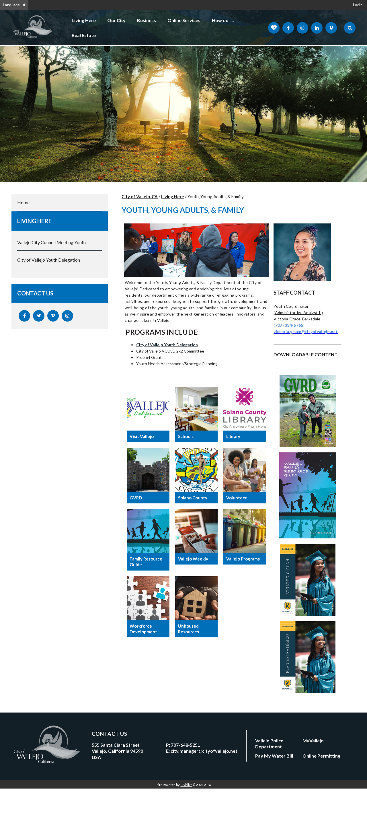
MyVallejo (313, 740)
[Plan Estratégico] (307, 691)
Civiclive (186, 785)
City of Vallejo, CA (140, 196)
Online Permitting (321, 755)
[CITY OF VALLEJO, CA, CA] (32, 27)
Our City (116, 20)
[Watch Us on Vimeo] (331, 28)
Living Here (84, 20)
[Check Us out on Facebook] (288, 28)
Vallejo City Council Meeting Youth (51, 242)
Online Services (183, 20)
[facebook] (24, 316)
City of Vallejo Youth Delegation (48, 259)
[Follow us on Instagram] (302, 28)
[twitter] (38, 316)
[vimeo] (53, 316)
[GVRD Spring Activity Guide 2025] (308, 444)
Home (23, 202)
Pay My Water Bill (274, 755)
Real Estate (84, 35)
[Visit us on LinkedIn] (317, 28)
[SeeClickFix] (274, 28)
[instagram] (67, 316)
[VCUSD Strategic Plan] (307, 614)
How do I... (223, 20)
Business (146, 20)
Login (357, 5)
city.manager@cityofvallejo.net (204, 751)
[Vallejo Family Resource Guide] (307, 536)
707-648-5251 (185, 745)
